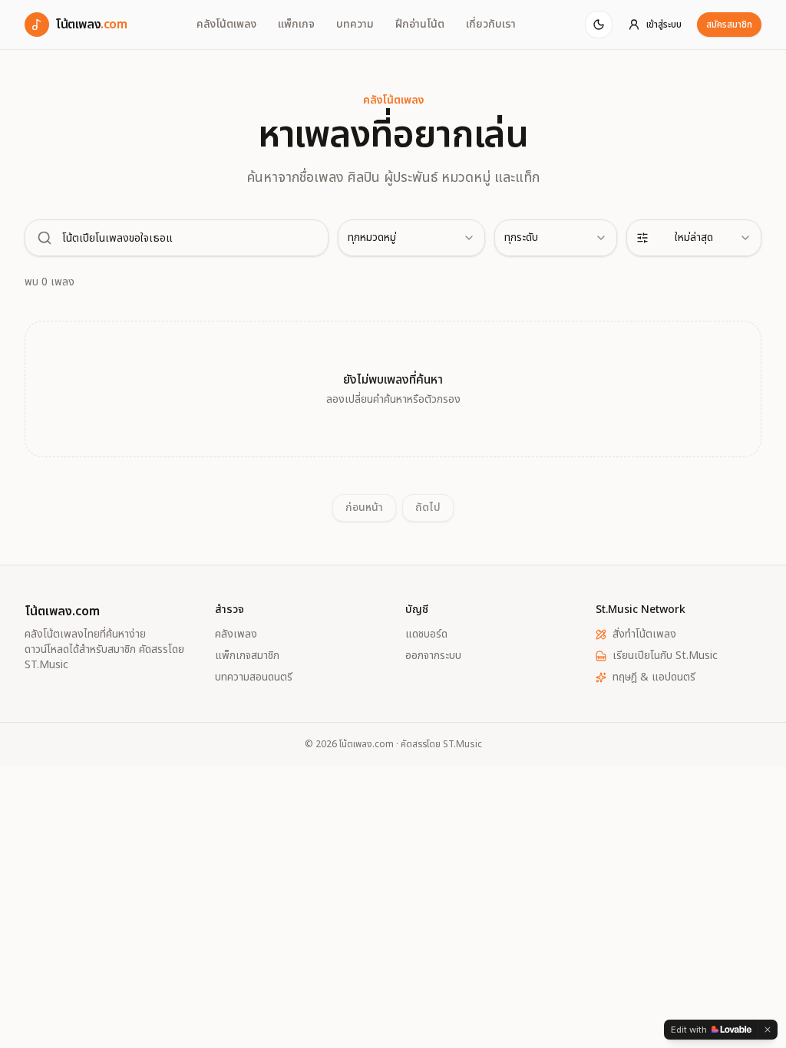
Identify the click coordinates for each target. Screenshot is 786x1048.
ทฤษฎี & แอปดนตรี (654, 677)
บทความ (355, 24)
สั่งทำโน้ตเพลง (644, 634)
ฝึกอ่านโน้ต (419, 24)
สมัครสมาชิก (729, 24)
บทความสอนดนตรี (253, 677)
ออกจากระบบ (433, 656)
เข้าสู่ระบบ (664, 24)
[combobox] (411, 237)
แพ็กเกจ (296, 24)
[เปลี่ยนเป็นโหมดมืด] (599, 24)
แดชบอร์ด (426, 634)
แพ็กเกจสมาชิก (247, 656)
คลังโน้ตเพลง (226, 24)
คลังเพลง (236, 634)
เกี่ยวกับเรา (491, 24)
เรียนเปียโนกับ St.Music (665, 656)
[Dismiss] (767, 1029)
